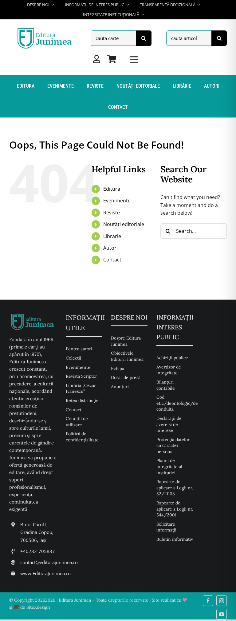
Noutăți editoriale (123, 224)
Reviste (111, 212)
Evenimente (117, 200)
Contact (112, 259)
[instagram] (221, 600)
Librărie (112, 236)
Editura (111, 188)
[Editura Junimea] (45, 29)
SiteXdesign (38, 607)
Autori (110, 248)
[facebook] (208, 600)
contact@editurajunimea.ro (49, 562)
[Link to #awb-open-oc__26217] (134, 59)
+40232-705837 (37, 551)
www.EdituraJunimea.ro (45, 573)
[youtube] (221, 614)
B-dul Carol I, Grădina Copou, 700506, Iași (36, 532)
